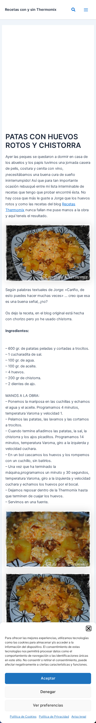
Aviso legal (78, 716)
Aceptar (48, 678)
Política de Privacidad (54, 716)
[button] (88, 628)
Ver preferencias (48, 705)
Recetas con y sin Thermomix (30, 9)
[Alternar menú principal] (86, 10)
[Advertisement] (48, 81)
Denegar (48, 691)
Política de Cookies (23, 716)
